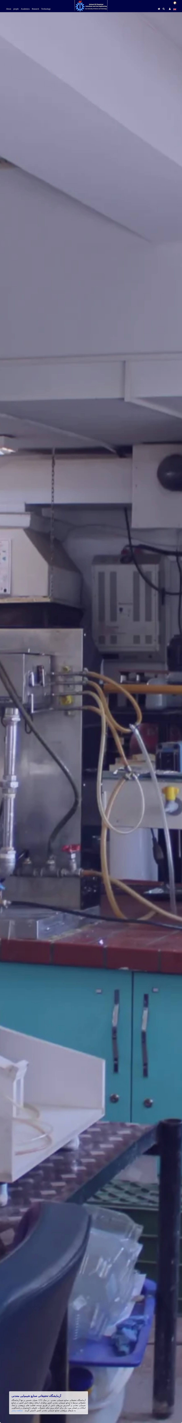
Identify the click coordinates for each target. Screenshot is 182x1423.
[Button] (159, 9)
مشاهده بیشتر (17, 1410)
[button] (164, 9)
